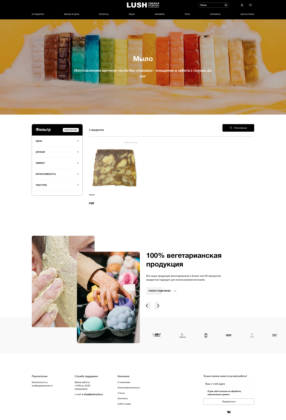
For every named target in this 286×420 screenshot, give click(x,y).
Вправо (158, 305)
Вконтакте (229, 412)
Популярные (240, 128)
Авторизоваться (242, 5)
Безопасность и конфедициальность (42, 384)
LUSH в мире (124, 403)
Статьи (121, 393)
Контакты (123, 398)
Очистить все (70, 130)
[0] (114, 167)
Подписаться (228, 401)
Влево (147, 305)
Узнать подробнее (159, 291)
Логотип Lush (143, 5)
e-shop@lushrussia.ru (92, 394)
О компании (124, 382)
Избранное (250, 5)
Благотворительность (129, 387)
